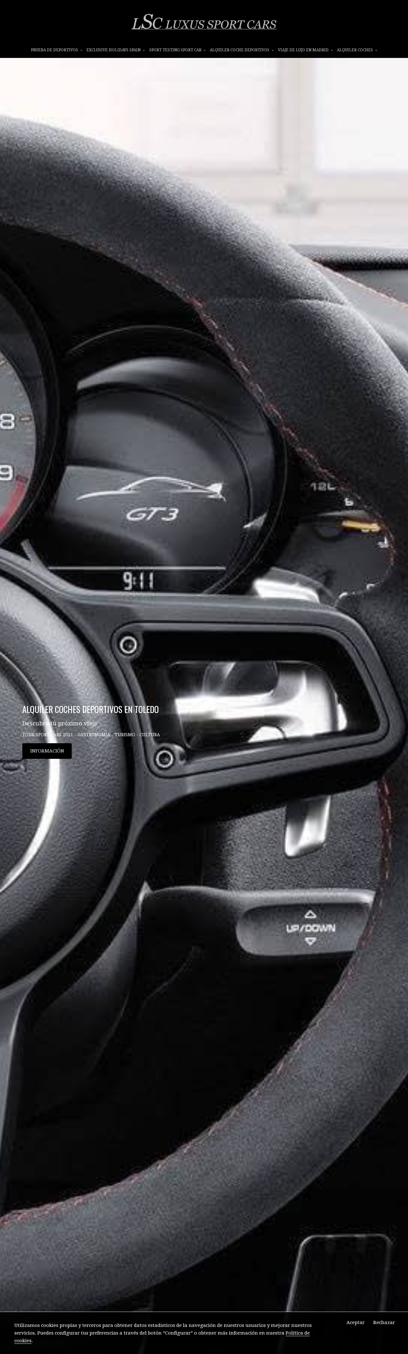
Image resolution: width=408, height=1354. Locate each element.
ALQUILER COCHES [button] (355, 50)
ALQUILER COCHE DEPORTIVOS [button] (240, 50)
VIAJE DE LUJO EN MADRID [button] (304, 50)
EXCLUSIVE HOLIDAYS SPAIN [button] (114, 50)
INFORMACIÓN (47, 751)
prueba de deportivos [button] (55, 50)
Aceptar (355, 1322)
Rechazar (384, 1322)
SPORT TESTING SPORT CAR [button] (175, 50)
